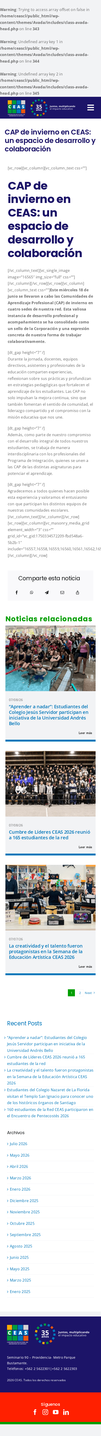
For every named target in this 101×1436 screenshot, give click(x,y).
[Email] (62, 592)
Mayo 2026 (19, 1155)
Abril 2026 (19, 1166)
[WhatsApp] (32, 592)
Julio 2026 (18, 1143)
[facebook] (35, 1412)
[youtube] (55, 1412)
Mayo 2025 (19, 1268)
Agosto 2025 (21, 1246)
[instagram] (45, 1412)
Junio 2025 (19, 1257)
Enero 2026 (20, 1189)
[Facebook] (16, 592)
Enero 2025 (20, 1291)
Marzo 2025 (20, 1280)
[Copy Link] (77, 592)
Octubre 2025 (22, 1223)
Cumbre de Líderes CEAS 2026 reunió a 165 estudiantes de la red (49, 835)
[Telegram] (47, 592)
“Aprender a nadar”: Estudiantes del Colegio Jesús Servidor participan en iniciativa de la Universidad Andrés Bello (49, 715)
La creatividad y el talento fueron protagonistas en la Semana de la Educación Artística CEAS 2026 (46, 951)
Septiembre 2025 (25, 1234)
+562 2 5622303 (64, 1368)
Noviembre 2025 (25, 1212)
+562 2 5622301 (37, 1368)
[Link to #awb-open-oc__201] (90, 107)
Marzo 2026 (20, 1178)
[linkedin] (66, 1412)
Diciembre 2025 (24, 1200)
